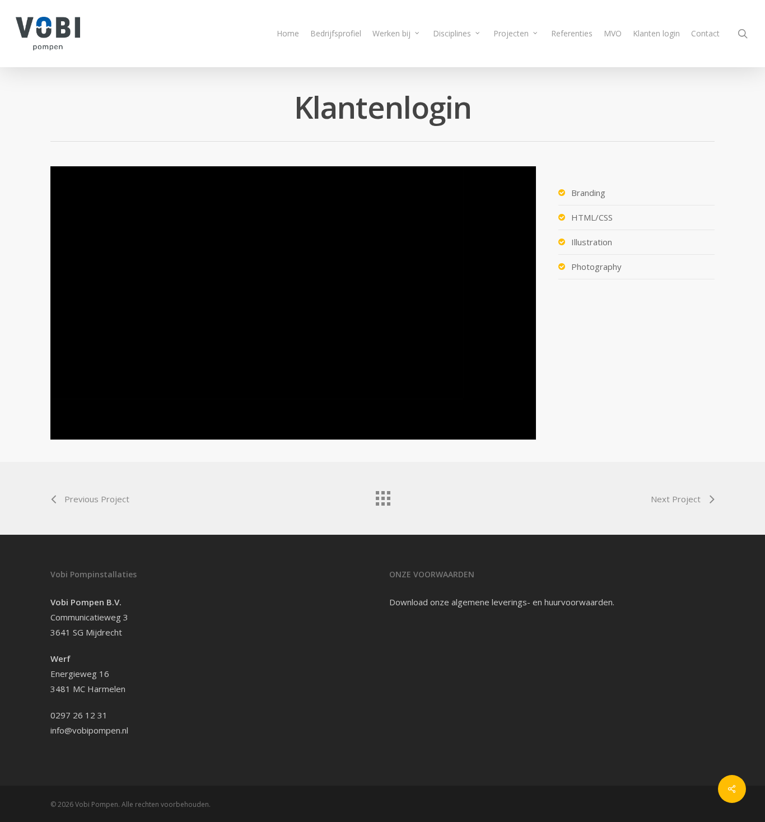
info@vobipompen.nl (89, 730)
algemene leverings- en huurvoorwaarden (532, 602)
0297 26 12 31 (79, 715)
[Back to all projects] (382, 495)
